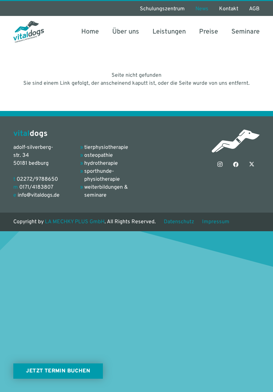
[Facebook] (235, 164)
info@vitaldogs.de (39, 195)
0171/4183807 (36, 187)
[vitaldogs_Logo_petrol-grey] (28, 32)
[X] (251, 164)
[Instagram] (219, 164)
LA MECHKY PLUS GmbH (75, 222)
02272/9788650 (37, 179)
